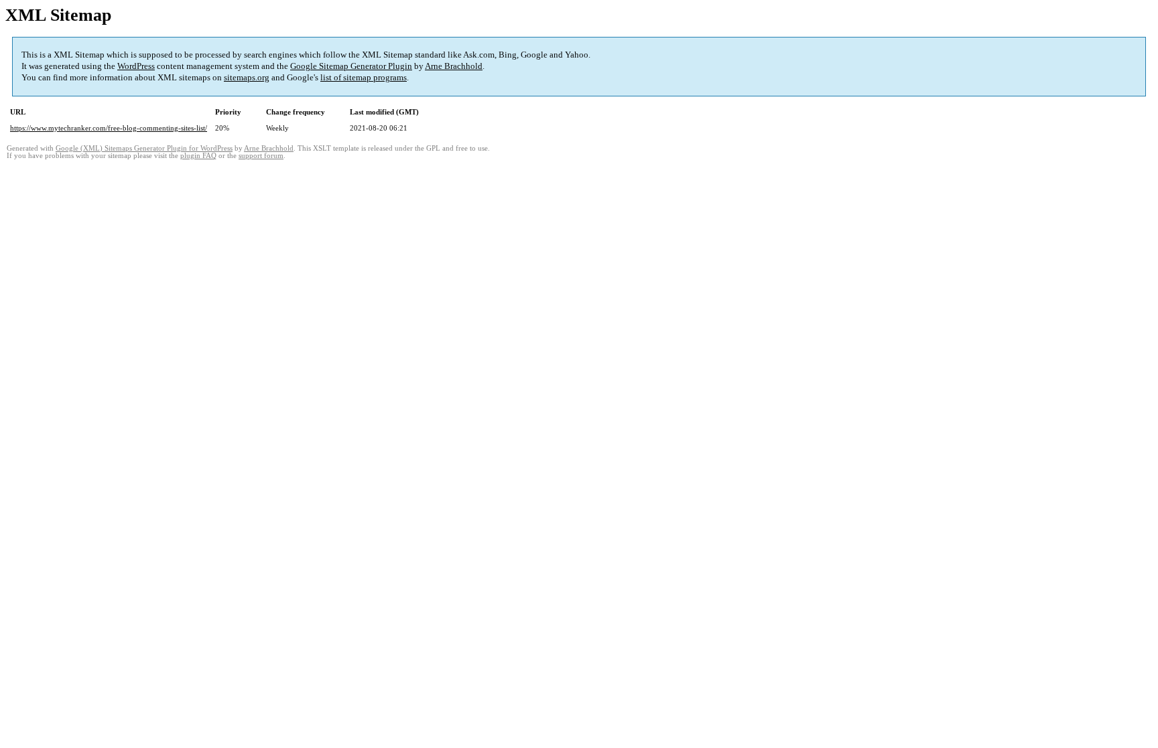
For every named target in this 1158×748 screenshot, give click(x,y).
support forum (261, 155)
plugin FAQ (198, 155)
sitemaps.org (246, 77)
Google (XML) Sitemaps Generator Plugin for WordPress (144, 148)
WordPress (136, 66)
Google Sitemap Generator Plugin (351, 66)
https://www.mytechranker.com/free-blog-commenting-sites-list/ (108, 128)
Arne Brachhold (453, 66)
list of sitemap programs (363, 77)
